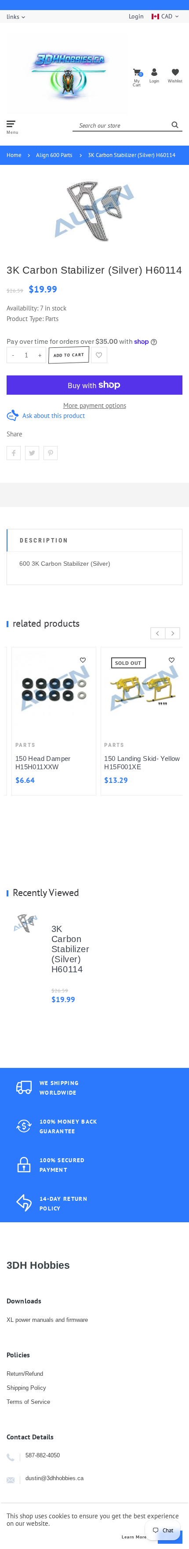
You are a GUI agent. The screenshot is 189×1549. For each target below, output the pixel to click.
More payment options (94, 405)
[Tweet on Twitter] (32, 453)
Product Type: (25, 318)
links (13, 17)
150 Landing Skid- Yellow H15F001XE (137, 763)
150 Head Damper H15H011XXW (38, 763)
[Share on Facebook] (14, 453)
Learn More (134, 1537)
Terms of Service (28, 1402)
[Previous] (158, 633)
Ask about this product (53, 415)
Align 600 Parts (54, 155)
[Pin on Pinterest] (51, 453)
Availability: (23, 308)
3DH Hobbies (38, 1265)
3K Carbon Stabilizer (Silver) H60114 (131, 155)
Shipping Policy (26, 1388)
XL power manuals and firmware (47, 1320)
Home (14, 155)
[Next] (172, 633)
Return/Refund (25, 1374)
